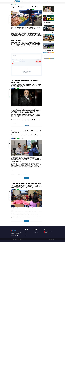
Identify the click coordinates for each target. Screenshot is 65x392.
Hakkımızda (35, 231)
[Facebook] (12, 235)
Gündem (26, 231)
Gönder (38, 61)
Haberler (12, 4)
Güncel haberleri (16, 4)
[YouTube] (17, 235)
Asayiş (25, 232)
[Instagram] (15, 235)
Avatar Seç (23, 61)
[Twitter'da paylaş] (10, 19)
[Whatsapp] (10, 23)
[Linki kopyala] (10, 21)
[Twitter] (13, 235)
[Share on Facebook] (10, 17)
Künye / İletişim (36, 232)
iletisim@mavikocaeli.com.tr (48, 231)
